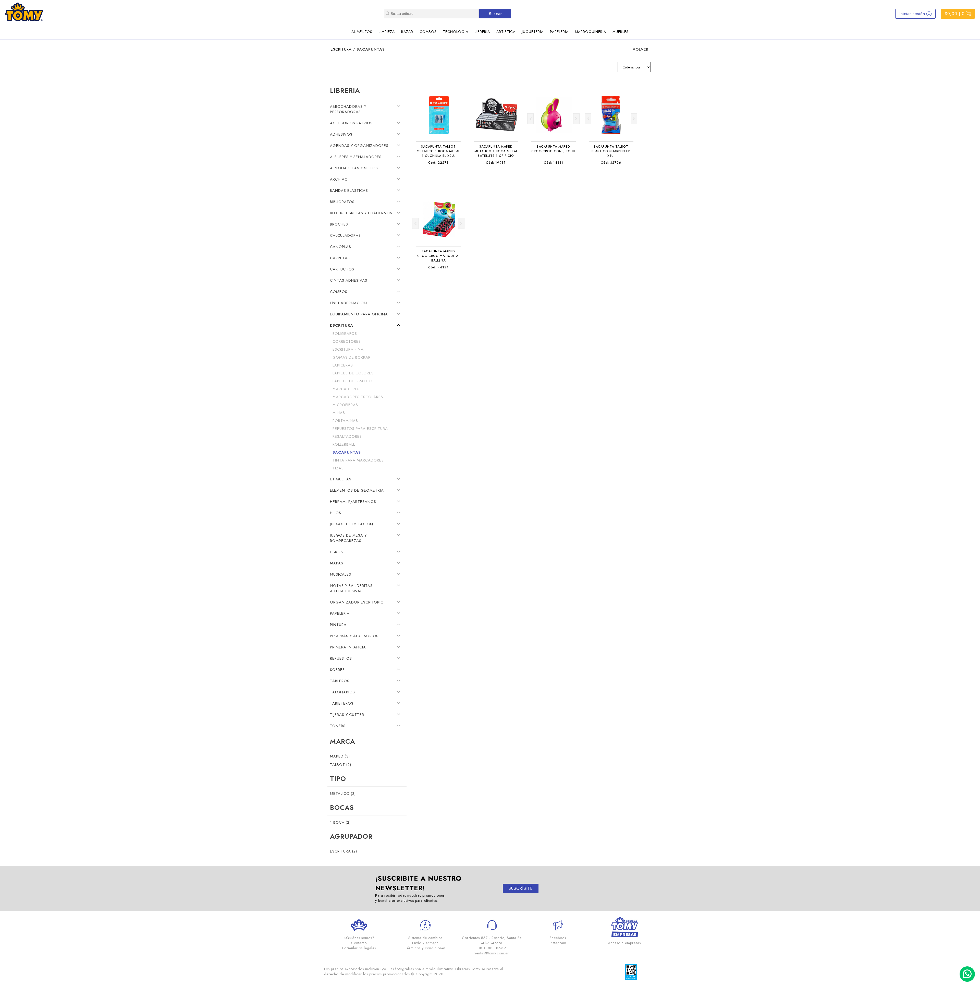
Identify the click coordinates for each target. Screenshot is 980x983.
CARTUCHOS (342, 269)
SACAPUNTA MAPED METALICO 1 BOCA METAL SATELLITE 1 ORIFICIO (496, 151)
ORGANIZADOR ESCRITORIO (357, 602)
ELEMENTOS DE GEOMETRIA (357, 490)
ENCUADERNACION (348, 302)
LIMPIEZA (387, 31)
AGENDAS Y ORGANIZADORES (359, 145)
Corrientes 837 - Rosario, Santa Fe (492, 937)
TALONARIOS (342, 692)
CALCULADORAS (345, 235)
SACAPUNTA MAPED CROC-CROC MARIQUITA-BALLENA (438, 256)
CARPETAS (340, 257)
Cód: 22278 (438, 162)
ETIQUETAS (340, 479)
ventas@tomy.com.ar (491, 953)
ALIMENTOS (361, 31)
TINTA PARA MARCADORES (358, 460)
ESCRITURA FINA (348, 349)
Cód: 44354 (438, 267)
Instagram (558, 942)
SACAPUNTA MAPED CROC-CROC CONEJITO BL (553, 148)
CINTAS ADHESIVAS (348, 280)
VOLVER (640, 49)
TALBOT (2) (340, 764)
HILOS (335, 512)
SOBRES (337, 669)
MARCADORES (346, 389)
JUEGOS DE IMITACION (351, 524)
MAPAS (336, 563)
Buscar (495, 14)
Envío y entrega (425, 942)
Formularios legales (359, 948)
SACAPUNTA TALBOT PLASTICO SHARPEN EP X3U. (611, 151)
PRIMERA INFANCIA (348, 647)
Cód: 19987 (496, 162)
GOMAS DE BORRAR (352, 357)
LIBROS (336, 551)
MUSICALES (340, 574)
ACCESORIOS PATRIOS (351, 123)
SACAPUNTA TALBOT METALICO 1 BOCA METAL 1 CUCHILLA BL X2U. (438, 151)
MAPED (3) (340, 756)
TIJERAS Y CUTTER (347, 714)
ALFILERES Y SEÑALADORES (356, 156)
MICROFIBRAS (345, 404)
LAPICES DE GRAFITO (353, 381)
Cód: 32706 (611, 162)
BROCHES (339, 224)
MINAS (339, 412)
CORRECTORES (347, 341)
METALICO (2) (343, 793)
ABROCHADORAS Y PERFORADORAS (348, 109)
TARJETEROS (341, 703)
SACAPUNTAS (347, 452)
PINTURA (338, 624)
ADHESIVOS (341, 134)
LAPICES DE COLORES (353, 373)
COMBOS (428, 31)
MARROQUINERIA (590, 31)
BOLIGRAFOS (345, 333)
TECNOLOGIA (455, 31)
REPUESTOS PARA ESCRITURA (360, 428)
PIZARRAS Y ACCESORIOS (354, 635)
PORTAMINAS (345, 420)
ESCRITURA (341, 49)
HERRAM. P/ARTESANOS (353, 501)
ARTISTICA (506, 31)
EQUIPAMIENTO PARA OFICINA (359, 314)
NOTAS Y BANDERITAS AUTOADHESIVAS (351, 588)
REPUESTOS (341, 658)
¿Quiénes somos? (359, 937)
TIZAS (338, 468)
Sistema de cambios (425, 937)
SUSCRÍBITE (521, 888)
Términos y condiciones (425, 948)
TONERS (338, 725)
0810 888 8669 (491, 948)
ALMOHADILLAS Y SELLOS (354, 168)
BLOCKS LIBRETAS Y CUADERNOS (361, 213)
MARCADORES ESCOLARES (358, 396)
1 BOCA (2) (340, 822)
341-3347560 (492, 942)
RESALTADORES (347, 436)
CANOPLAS (340, 246)
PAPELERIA (559, 31)
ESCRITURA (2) (343, 851)
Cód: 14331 (553, 162)
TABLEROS (339, 680)
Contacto (359, 942)
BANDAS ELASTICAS (349, 190)
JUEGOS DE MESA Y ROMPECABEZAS (348, 537)
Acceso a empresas (624, 942)
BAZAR (407, 31)
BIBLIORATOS (342, 201)
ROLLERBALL (344, 444)
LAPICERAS (343, 365)
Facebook (558, 937)
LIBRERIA (482, 31)
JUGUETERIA (533, 31)
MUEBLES (620, 31)
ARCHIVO (339, 179)
